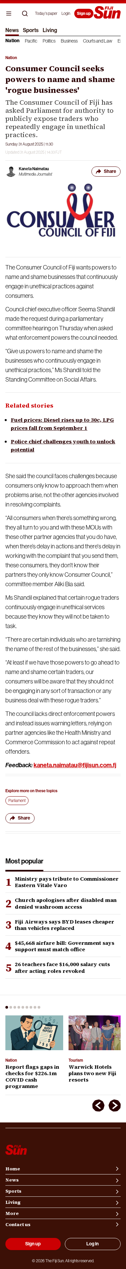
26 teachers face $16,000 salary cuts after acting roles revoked (62, 967)
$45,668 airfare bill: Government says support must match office (64, 946)
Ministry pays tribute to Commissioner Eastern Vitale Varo (67, 882)
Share (110, 171)
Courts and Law (97, 41)
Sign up (84, 13)
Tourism (76, 1060)
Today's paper (46, 13)
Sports (31, 30)
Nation (12, 41)
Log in (92, 1244)
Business (69, 41)
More (12, 1213)
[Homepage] (107, 13)
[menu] (9, 13)
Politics (49, 41)
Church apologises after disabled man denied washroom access (66, 903)
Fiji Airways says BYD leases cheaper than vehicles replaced (64, 924)
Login (65, 13)
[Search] (25, 13)
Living (50, 30)
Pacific (31, 41)
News (12, 30)
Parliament (17, 800)
